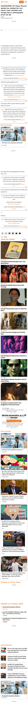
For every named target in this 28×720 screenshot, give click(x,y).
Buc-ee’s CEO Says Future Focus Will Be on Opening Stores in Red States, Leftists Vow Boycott (13, 473)
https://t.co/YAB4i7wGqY (14, 223)
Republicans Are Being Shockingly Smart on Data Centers (15, 619)
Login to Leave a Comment (14, 421)
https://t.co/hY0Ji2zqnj (18, 75)
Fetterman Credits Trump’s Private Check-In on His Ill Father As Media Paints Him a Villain (13, 498)
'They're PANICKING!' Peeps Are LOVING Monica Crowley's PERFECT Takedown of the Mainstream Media (13, 549)
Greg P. (2, 16)
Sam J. (3, 528)
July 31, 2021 (22, 226)
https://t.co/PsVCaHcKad (14, 204)
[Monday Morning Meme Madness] (13, 134)
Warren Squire (5, 476)
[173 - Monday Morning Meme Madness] (14, 687)
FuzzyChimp (4, 145)
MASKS (5, 236)
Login (21, 2)
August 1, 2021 (21, 78)
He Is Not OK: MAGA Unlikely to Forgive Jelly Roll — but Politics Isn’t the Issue (14, 612)
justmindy (4, 501)
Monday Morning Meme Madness (12, 143)
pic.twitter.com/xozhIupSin (14, 97)
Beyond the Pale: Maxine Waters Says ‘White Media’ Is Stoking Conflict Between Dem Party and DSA (13, 574)
